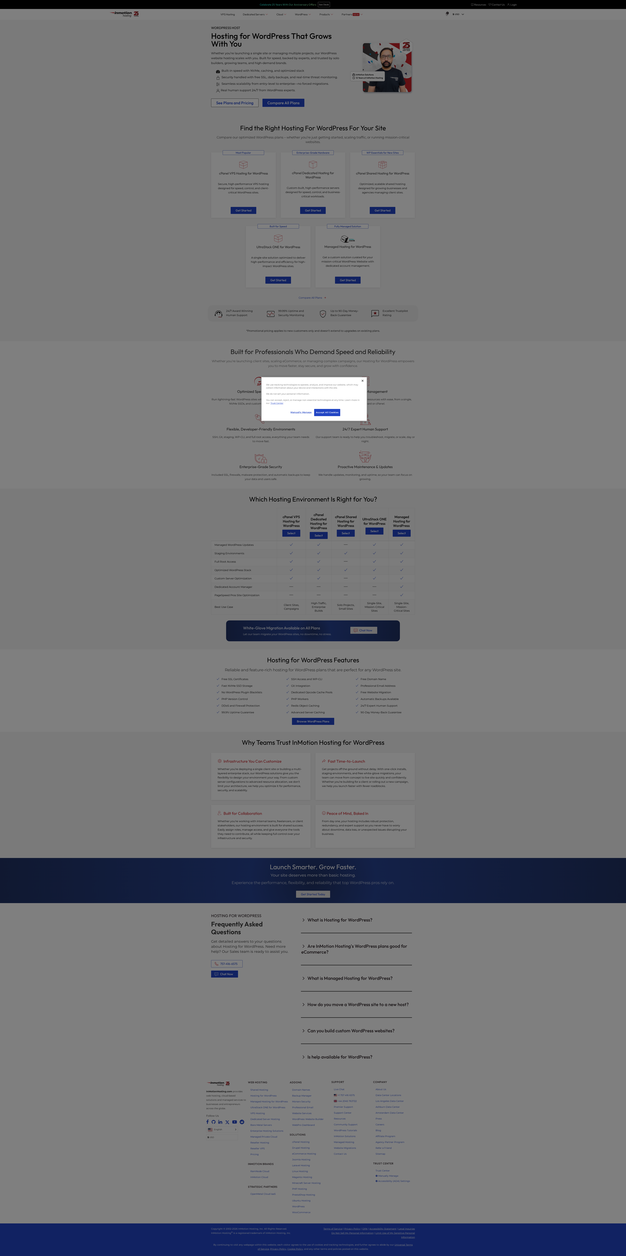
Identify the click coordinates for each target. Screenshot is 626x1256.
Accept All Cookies (327, 412)
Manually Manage (301, 412)
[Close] (362, 380)
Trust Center (276, 403)
